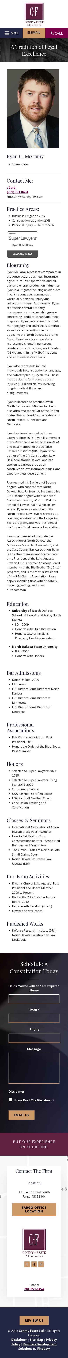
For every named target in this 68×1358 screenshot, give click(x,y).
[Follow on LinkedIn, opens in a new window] (41, 1264)
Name (34, 990)
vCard (11, 188)
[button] (11, 33)
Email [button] (35, 32)
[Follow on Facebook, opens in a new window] (27, 1264)
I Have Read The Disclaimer (34, 1100)
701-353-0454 (34, 1289)
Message (34, 1049)
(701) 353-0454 (17, 192)
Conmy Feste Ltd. (32, 1331)
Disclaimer (16, 1092)
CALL (59, 33)
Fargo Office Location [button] (34, 1209)
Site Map (36, 1340)
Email (34, 1010)
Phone (34, 1029)
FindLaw (43, 1349)
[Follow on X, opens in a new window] (34, 1264)
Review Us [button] (34, 1320)
